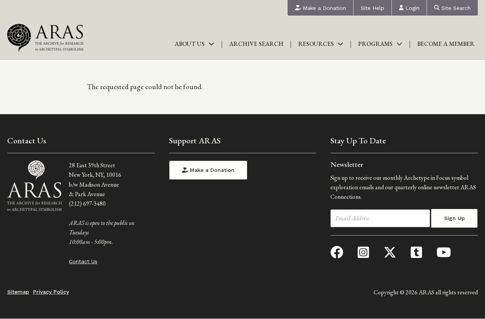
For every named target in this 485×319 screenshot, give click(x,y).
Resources (316, 44)
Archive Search (256, 44)
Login (411, 8)
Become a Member (445, 44)
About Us (190, 44)
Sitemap (18, 292)
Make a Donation (323, 8)
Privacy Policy (51, 292)
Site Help (372, 8)
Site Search (455, 8)
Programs (375, 44)
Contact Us (83, 261)
